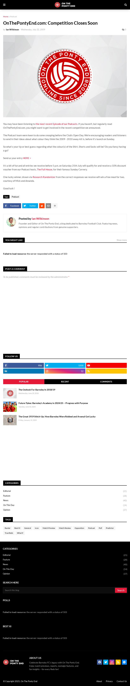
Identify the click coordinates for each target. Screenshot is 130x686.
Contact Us (122, 681)
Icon (37, 528)
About (99, 681)
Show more (122, 240)
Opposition (79, 528)
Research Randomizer (44, 177)
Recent (65, 381)
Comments (106, 381)
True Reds (9, 533)
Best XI (17, 528)
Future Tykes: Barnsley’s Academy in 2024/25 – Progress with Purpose (53, 403)
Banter (7, 528)
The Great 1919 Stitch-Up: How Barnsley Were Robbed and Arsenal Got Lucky (57, 416)
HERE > (27, 158)
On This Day (65, 505)
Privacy (109, 681)
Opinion (65, 510)
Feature (65, 495)
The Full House (44, 169)
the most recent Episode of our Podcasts (56, 123)
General (27, 528)
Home (5, 16)
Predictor (110, 528)
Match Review (65, 528)
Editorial (65, 491)
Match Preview (49, 528)
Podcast (13, 16)
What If (20, 533)
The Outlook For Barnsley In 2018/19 (37, 389)
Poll (100, 528)
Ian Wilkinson (40, 218)
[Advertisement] (65, 453)
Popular (24, 381)
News (65, 500)
